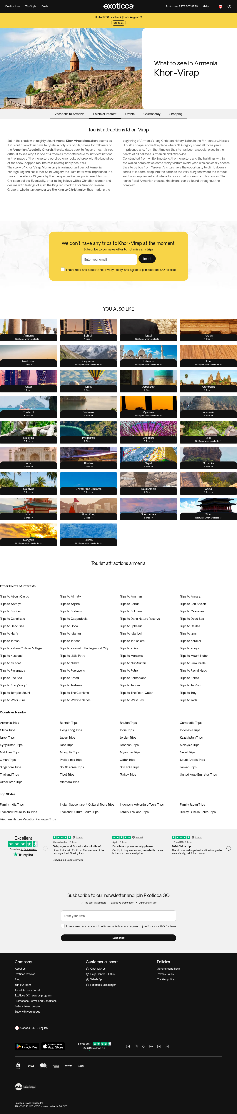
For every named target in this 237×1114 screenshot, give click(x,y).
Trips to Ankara (190, 596)
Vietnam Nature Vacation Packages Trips (28, 819)
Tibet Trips (67, 774)
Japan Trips (67, 737)
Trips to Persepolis (72, 670)
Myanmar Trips (130, 752)
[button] (147, 258)
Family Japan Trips (192, 804)
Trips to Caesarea (192, 611)
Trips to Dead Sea (192, 618)
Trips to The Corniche (74, 692)
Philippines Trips (71, 759)
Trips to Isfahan (70, 633)
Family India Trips (12, 804)
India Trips (127, 730)
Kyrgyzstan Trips (11, 745)
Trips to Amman (131, 596)
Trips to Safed (69, 678)
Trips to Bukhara (131, 611)
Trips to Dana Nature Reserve (140, 618)
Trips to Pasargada (12, 670)
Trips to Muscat (10, 663)
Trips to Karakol (190, 641)
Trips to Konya (189, 648)
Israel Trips (7, 737)
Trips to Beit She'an (193, 603)
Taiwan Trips (188, 767)
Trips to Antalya (10, 603)
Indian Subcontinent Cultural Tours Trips (87, 804)
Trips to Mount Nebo (194, 655)
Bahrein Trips (69, 722)
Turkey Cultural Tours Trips (198, 812)
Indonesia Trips (190, 730)
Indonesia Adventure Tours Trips (142, 804)
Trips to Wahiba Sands (75, 700)
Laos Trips (66, 745)
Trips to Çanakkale (12, 618)
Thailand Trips (9, 774)
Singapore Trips (10, 767)
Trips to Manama (131, 655)
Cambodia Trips (191, 722)
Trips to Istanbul (131, 633)
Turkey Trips (128, 774)
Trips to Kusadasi (11, 655)
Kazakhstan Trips (191, 737)
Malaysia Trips (189, 745)
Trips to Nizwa (69, 663)
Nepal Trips (187, 752)
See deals (118, 23)
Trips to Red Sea (11, 678)
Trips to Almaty (70, 596)
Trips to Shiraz (189, 678)
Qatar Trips (127, 759)
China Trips (7, 730)
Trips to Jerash (9, 641)
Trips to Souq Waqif (13, 685)
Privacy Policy (113, 269)
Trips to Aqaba (70, 603)
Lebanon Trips (129, 745)
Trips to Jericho (70, 641)
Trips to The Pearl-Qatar (136, 692)
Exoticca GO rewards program (33, 995)
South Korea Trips (72, 767)
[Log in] (229, 6)
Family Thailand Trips (134, 812)
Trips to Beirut (129, 603)
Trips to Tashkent (71, 685)
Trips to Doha (69, 626)
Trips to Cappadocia (74, 618)
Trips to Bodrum (71, 611)
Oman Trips (8, 759)
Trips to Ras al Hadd (193, 670)
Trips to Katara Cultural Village (21, 648)
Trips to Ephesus (131, 626)
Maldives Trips (10, 752)
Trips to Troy (188, 692)
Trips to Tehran (130, 685)
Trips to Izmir (189, 633)
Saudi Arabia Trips (192, 759)
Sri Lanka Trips (129, 767)
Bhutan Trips (128, 722)
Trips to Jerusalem (132, 641)
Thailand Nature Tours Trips (18, 812)
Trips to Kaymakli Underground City (84, 648)
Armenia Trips (9, 722)
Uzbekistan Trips (11, 782)
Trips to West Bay (132, 700)
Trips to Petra (129, 670)
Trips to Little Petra (72, 655)
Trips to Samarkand (133, 678)
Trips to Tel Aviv (190, 685)
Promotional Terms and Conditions (35, 1000)
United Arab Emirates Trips (198, 774)
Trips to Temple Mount (15, 692)
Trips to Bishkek (10, 611)
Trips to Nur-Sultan (133, 663)
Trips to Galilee (190, 626)
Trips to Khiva (129, 648)
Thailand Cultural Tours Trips (79, 812)
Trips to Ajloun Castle (14, 596)
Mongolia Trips (70, 752)
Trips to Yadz (188, 700)
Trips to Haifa (9, 633)
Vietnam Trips (69, 782)
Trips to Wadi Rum (12, 700)
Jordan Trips (128, 737)
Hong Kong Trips (71, 730)
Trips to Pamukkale (193, 663)
